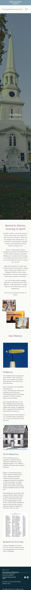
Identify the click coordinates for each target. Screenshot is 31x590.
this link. (12, 551)
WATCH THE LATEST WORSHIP (15, 2)
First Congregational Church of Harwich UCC (12, 9)
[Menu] (26, 9)
